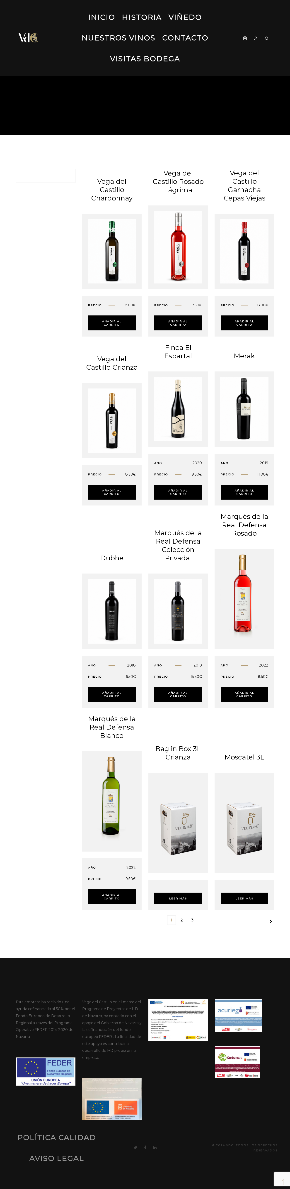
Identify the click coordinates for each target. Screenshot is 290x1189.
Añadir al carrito (112, 323)
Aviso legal (56, 1158)
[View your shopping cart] (244, 38)
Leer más (178, 898)
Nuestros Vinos (118, 37)
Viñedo (185, 17)
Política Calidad (56, 1137)
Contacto (185, 37)
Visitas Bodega (145, 58)
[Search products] (266, 38)
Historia (142, 17)
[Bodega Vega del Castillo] (28, 38)
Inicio (101, 17)
